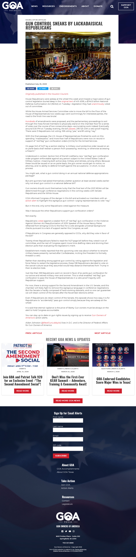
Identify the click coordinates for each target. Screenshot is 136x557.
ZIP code (57, 445)
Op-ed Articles (39, 20)
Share (31, 88)
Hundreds (30, 121)
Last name (58, 426)
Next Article (102, 333)
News (34, 6)
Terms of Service (80, 549)
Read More (22, 391)
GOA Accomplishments (68, 469)
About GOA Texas (65, 472)
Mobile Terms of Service (61, 551)
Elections (106, 369)
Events (22, 369)
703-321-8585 (68, 543)
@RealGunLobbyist (51, 323)
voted (40, 221)
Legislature (67, 504)
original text (67, 101)
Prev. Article (34, 333)
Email (55, 88)
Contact (65, 501)
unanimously (97, 104)
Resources (48, 6)
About (85, 6)
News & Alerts (71, 369)
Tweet (43, 88)
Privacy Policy (78, 551)
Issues (28, 20)
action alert (31, 201)
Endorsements (68, 6)
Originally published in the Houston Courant (47, 94)
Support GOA (126, 6)
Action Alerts (67, 488)
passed (72, 129)
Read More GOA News (68, 400)
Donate (98, 6)
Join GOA (65, 485)
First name (58, 417)
